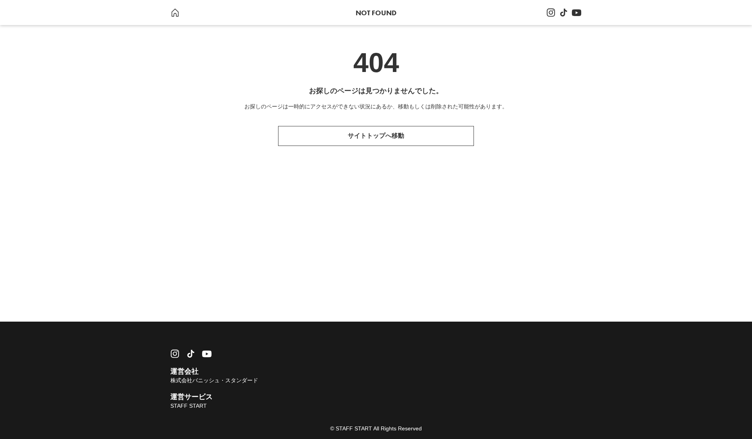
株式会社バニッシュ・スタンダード (214, 380)
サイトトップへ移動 (376, 135)
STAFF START (188, 406)
